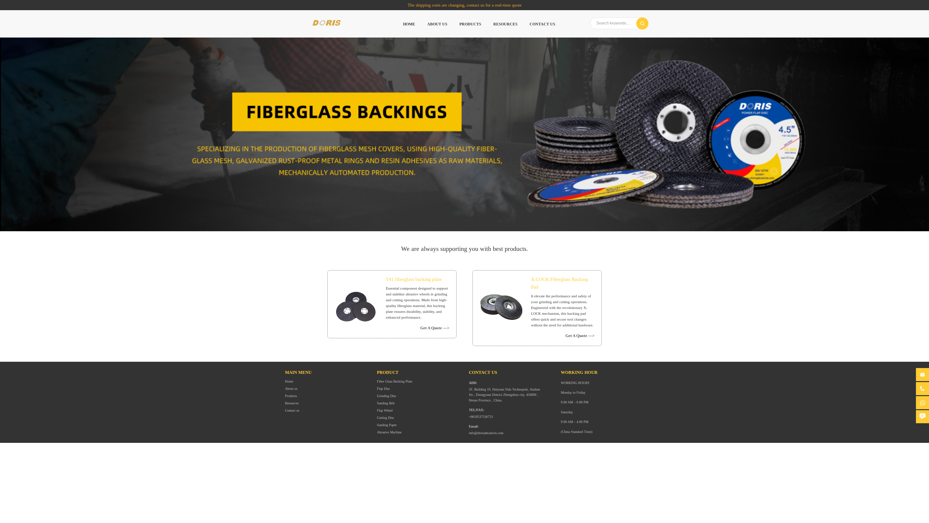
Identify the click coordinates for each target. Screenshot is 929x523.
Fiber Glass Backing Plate (394, 381)
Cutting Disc (385, 418)
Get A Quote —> (435, 328)
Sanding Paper (387, 425)
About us (437, 24)
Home (289, 381)
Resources (505, 24)
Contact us (542, 24)
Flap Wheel (385, 410)
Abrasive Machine (389, 432)
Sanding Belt (386, 403)
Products (470, 24)
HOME (409, 24)
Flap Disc (383, 389)
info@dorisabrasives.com (486, 433)
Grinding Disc (386, 396)
